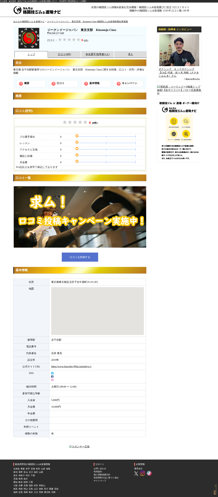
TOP (214, 492)
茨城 (15, 479)
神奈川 (22, 475)
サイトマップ (100, 481)
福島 (48, 469)
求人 (130, 54)
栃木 (26, 479)
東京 (15, 475)
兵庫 (21, 485)
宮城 (33, 469)
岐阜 (21, 482)
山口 (36, 489)
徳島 (41, 489)
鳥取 (15, 489)
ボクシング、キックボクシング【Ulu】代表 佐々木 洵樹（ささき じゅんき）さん (179, 72)
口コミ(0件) (64, 54)
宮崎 (41, 492)
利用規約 (98, 472)
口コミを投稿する (80, 257)
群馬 (21, 479)
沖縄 (53, 492)
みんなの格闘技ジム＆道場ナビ (29, 21)
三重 (31, 482)
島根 (21, 489)
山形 (43, 469)
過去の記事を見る (192, 79)
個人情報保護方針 (102, 475)
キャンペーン (127, 83)
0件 (85, 40)
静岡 (26, 482)
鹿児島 (47, 492)
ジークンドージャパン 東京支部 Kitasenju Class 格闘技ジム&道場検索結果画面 (87, 21)
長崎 (26, 492)
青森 (23, 469)
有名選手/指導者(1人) (97, 54)
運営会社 (138, 469)
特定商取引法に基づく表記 (106, 478)
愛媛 (51, 489)
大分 (36, 492)
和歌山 (42, 485)
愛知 (15, 482)
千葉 (33, 475)
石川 (31, 472)
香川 (46, 489)
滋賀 (31, 485)
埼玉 (28, 475)
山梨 (41, 472)
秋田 (38, 469)
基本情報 (93, 83)
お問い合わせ (100, 469)
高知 (56, 489)
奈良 (36, 485)
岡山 (26, 489)
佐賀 (21, 492)
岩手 (28, 469)
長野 (21, 472)
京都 (26, 485)
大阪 (15, 485)
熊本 (31, 492)
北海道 (16, 469)
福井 (36, 472)
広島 (31, 489)
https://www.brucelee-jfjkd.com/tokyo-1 (71, 366)
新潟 (15, 472)
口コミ (59, 83)
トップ (31, 54)
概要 (25, 83)
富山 (26, 472)
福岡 (15, 492)
